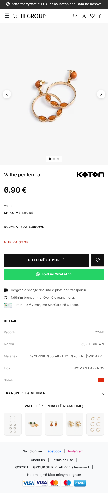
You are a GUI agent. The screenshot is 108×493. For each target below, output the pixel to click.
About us (38, 460)
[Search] (75, 15)
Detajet (11, 321)
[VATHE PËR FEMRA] (13, 424)
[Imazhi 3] (58, 159)
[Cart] (101, 16)
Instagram (76, 451)
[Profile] (83, 15)
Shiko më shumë (19, 213)
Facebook (53, 451)
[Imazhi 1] (50, 159)
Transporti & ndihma (24, 393)
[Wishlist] (92, 15)
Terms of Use (62, 460)
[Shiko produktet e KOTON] (90, 175)
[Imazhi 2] (54, 159)
